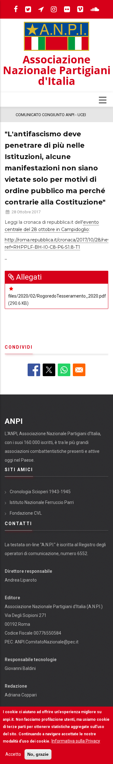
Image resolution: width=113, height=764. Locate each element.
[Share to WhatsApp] (64, 370)
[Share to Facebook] (34, 370)
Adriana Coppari (21, 694)
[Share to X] (49, 370)
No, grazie (38, 754)
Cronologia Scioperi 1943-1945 (40, 491)
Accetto (13, 754)
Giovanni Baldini (20, 668)
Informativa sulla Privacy (75, 740)
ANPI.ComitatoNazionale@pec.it (46, 641)
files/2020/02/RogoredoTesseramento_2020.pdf (57, 296)
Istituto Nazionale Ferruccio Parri (42, 502)
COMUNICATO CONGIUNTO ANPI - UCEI (43, 114)
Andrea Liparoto (21, 580)
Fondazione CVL (26, 513)
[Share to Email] (79, 370)
